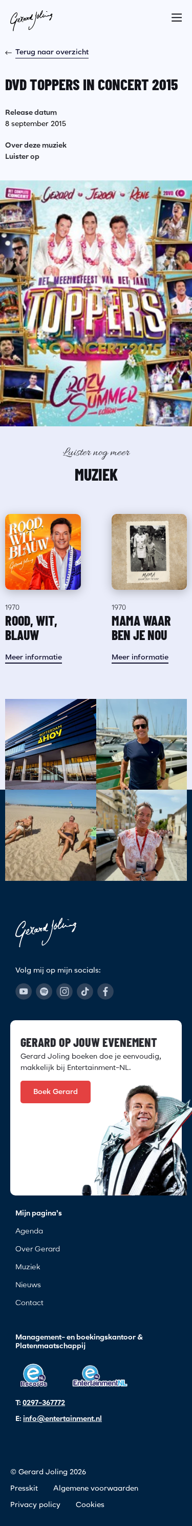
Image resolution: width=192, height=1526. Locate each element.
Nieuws (28, 1285)
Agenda (29, 1231)
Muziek (27, 1267)
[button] (177, 14)
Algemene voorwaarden (95, 1488)
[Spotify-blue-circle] (44, 991)
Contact (29, 1303)
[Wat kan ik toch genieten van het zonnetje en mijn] (50, 835)
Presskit (24, 1488)
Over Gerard (37, 1249)
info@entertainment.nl (62, 1418)
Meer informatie (33, 657)
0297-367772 (44, 1403)
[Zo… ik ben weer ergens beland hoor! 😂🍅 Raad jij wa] (141, 835)
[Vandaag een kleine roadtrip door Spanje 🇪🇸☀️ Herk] (141, 744)
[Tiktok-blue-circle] (85, 991)
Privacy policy (35, 1505)
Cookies (90, 1505)
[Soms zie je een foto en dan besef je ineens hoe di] (50, 744)
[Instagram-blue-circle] (64, 991)
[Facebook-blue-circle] (105, 991)
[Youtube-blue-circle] (23, 991)
